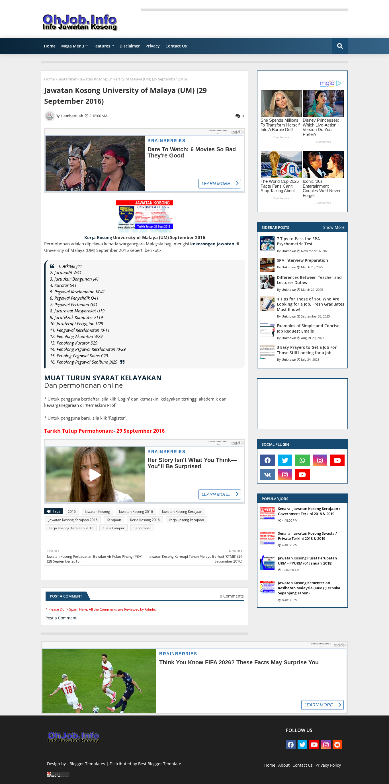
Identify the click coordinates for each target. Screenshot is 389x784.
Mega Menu (72, 46)
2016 (72, 511)
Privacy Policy (328, 765)
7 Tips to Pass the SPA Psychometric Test (298, 241)
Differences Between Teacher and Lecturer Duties (309, 280)
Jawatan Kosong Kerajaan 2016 (73, 519)
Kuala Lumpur (113, 528)
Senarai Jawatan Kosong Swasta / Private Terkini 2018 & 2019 (307, 536)
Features (101, 46)
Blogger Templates (87, 763)
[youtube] (337, 460)
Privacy (153, 46)
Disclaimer (130, 46)
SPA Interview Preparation (302, 260)
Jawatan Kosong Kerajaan (182, 511)
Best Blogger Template (159, 763)
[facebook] (267, 460)
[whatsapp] (302, 460)
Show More (334, 227)
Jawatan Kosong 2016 (136, 511)
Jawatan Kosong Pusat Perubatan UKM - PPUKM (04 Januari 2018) (307, 560)
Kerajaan (114, 519)
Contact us (302, 765)
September (67, 79)
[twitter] (285, 460)
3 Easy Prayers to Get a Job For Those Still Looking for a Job (307, 350)
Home (50, 46)
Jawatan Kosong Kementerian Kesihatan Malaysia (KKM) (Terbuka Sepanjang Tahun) (309, 588)
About (284, 765)
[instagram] (320, 460)
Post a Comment (61, 618)
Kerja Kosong (98, 237)
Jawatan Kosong (97, 511)
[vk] (267, 474)
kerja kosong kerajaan (186, 519)
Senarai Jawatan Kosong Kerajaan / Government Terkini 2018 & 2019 (309, 511)
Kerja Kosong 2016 (145, 519)
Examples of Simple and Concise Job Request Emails (308, 328)
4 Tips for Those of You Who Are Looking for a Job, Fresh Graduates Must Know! (310, 304)
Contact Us (176, 46)
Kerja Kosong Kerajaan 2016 (71, 528)
